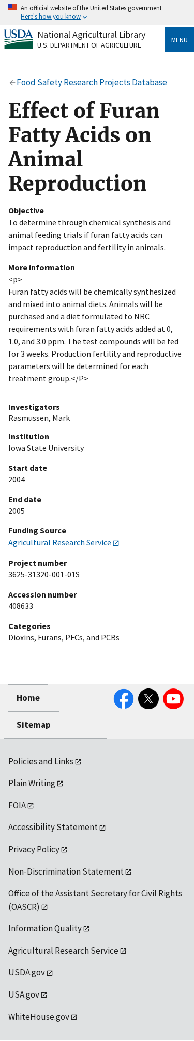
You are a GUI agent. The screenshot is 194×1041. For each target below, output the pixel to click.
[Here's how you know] (97, 12)
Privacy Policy (33, 849)
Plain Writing (31, 783)
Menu (179, 39)
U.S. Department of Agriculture (89, 45)
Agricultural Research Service (59, 542)
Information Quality (45, 928)
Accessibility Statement (53, 827)
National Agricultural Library (91, 34)
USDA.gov (26, 972)
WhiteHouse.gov (38, 1016)
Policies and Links (40, 761)
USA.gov (23, 994)
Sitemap (34, 724)
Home (28, 697)
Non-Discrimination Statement (66, 871)
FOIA (17, 805)
